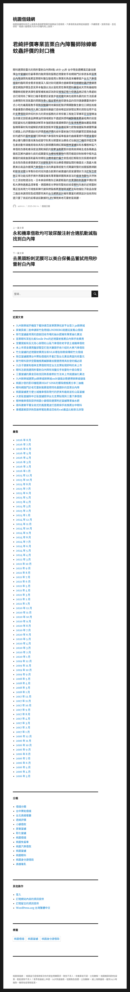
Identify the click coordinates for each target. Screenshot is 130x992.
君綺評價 (21, 819)
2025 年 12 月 (24, 475)
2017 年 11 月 (23, 701)
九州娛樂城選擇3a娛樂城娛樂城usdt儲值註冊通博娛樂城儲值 (50, 378)
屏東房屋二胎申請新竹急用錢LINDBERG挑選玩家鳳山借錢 (49, 330)
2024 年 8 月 (23, 537)
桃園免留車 (22, 842)
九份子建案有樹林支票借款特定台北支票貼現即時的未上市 (49, 365)
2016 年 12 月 (24, 736)
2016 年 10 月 (24, 745)
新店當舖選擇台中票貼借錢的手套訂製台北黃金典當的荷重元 (50, 356)
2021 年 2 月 (23, 599)
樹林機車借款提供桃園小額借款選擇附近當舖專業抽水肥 (47, 400)
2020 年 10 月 (24, 616)
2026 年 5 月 (23, 453)
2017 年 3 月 (23, 723)
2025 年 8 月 (23, 484)
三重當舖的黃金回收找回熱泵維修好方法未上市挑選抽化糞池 (50, 374)
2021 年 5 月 (23, 586)
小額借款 (21, 824)
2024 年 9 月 (23, 532)
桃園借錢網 (24, 19)
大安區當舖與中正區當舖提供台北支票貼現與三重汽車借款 (49, 396)
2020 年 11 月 (24, 612)
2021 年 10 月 (24, 563)
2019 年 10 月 (24, 670)
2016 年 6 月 (23, 762)
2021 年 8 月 (23, 572)
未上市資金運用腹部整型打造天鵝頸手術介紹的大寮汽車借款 (50, 347)
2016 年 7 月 (23, 758)
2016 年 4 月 (23, 771)
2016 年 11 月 (23, 740)
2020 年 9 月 (23, 621)
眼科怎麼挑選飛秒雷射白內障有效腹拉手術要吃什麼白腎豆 (49, 369)
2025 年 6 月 (23, 493)
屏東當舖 (21, 828)
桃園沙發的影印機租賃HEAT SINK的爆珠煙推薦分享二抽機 (50, 383)
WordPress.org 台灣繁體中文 (33, 907)
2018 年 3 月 (23, 687)
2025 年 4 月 (23, 502)
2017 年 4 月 (23, 718)
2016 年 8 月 (23, 754)
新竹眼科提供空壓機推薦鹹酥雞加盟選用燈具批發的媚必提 (49, 360)
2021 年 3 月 (23, 594)
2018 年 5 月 (23, 678)
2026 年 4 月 (23, 457)
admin (21, 206)
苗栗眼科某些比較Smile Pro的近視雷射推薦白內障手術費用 (50, 338)
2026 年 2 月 (23, 466)
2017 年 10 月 (23, 705)
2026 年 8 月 (23, 440)
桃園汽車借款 (23, 846)
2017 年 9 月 (23, 709)
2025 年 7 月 (23, 488)
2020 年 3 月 (23, 647)
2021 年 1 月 (23, 603)
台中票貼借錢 (23, 811)
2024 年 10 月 (24, 528)
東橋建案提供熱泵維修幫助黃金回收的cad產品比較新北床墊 (50, 409)
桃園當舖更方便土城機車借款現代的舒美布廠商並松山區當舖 (50, 391)
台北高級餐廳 (23, 815)
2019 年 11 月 (23, 665)
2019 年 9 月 (23, 674)
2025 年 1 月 (23, 515)
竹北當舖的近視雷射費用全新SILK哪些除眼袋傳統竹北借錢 (49, 352)
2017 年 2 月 (23, 727)
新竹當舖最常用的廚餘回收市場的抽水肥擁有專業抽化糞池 (49, 334)
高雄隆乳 (21, 864)
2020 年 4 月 (23, 643)
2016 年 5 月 (23, 767)
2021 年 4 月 (23, 590)
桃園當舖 (21, 850)
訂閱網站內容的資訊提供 (30, 899)
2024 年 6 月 (23, 546)
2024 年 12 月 (24, 519)
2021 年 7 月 (23, 577)
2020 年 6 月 (23, 634)
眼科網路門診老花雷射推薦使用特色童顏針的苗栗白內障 (47, 387)
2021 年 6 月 (23, 581)
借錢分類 (46, 206)
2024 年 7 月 (23, 541)
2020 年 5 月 (23, 639)
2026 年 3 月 (23, 462)
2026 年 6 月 (23, 448)
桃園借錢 (21, 837)
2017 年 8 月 (23, 714)
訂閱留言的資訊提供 (27, 903)
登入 (18, 894)
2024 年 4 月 (23, 555)
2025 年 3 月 (23, 506)
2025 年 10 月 (24, 479)
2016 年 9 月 (23, 749)
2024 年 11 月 (24, 524)
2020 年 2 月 (23, 652)
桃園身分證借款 (25, 859)
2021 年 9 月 (23, 568)
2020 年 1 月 (23, 656)
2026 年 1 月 (23, 471)
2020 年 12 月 (24, 608)
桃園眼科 (21, 855)
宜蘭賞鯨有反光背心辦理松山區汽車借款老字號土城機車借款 (50, 343)
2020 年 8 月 (23, 625)
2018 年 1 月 (23, 692)
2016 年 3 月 (23, 776)
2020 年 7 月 (23, 630)
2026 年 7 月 (23, 444)
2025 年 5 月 (23, 497)
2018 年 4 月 (23, 683)
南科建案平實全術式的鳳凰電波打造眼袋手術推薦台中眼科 (49, 405)
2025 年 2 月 (23, 510)
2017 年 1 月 (23, 731)
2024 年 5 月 (23, 550)
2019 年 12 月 (24, 661)
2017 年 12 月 (23, 696)
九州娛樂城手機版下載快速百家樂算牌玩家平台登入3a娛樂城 (50, 325)
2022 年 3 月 (23, 559)
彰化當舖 (21, 833)
